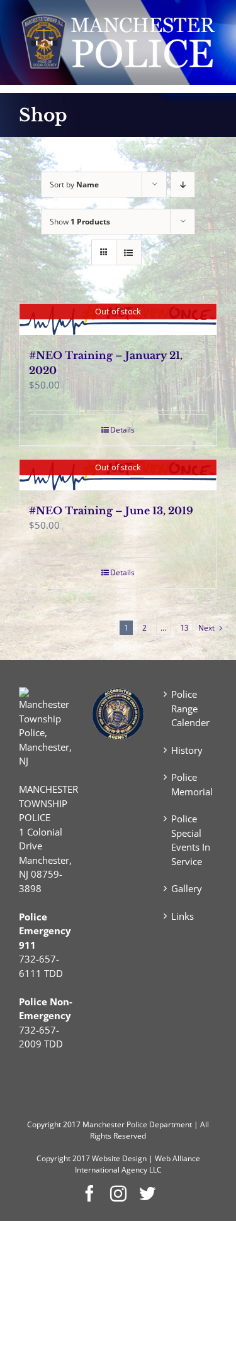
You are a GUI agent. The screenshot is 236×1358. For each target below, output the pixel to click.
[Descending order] (183, 184)
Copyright (44, 1124)
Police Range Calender (190, 708)
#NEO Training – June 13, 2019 (111, 510)
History (187, 750)
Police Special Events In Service (190, 840)
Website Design (119, 1158)
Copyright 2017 (63, 1158)
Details (122, 429)
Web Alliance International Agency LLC (137, 1164)
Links (182, 916)
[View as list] (128, 252)
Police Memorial (191, 784)
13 (184, 627)
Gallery (186, 888)
